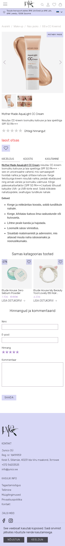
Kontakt (6, 504)
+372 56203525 (10, 464)
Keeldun (37, 539)
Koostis (28, 159)
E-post (5, 334)
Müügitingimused (11, 494)
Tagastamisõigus (11, 485)
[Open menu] (5, 4)
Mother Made (9, 165)
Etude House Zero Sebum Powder (12, 291)
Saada (9, 397)
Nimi (4, 321)
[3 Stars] (10, 352)
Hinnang (6, 347)
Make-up (18, 26)
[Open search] (42, 4)
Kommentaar (9, 359)
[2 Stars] (7, 352)
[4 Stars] (14, 352)
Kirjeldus (8, 159)
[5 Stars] (17, 352)
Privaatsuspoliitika (12, 499)
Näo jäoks (32, 26)
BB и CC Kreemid (51, 26)
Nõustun (14, 539)
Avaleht (6, 26)
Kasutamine (52, 159)
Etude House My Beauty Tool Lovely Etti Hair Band (47, 291)
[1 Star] (3, 352)
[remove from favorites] (6, 148)
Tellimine (6, 490)
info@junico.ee (10, 469)
